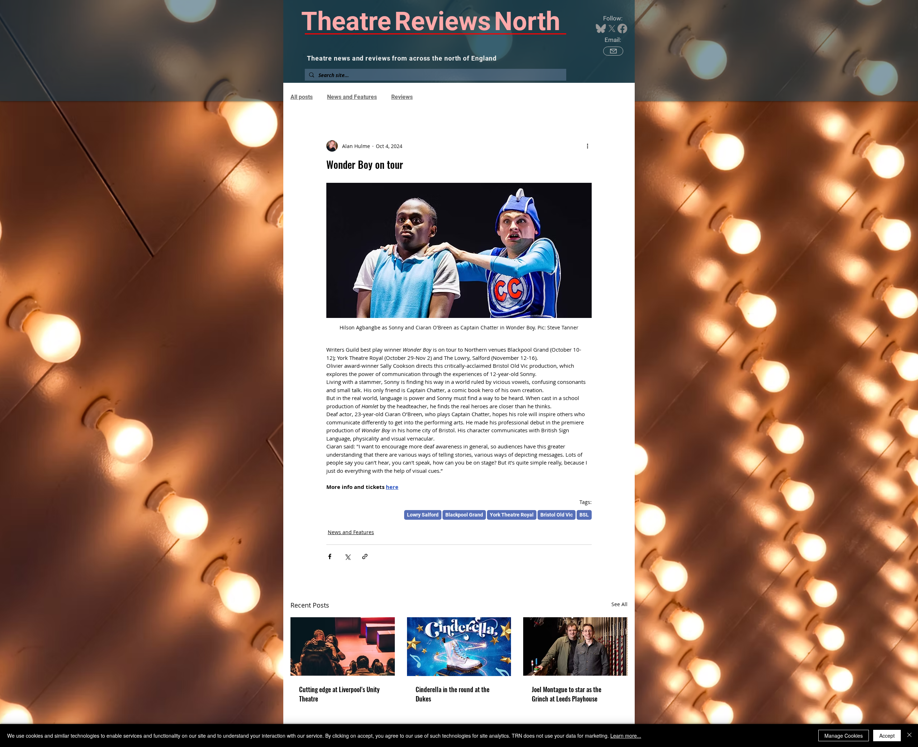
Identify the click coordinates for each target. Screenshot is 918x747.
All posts (301, 97)
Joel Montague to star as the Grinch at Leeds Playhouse (566, 694)
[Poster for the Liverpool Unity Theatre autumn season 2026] (342, 646)
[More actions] (587, 146)
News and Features (352, 97)
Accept (887, 735)
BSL (584, 515)
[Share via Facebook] (329, 556)
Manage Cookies (843, 735)
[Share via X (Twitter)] (347, 556)
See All (619, 604)
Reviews (402, 97)
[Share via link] (364, 556)
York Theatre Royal (512, 515)
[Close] (909, 735)
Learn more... (625, 735)
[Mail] (613, 51)
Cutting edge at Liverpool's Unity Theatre (339, 694)
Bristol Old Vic (556, 515)
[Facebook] (622, 28)
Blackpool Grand (464, 515)
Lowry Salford (423, 515)
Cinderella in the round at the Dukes (452, 694)
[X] (612, 28)
